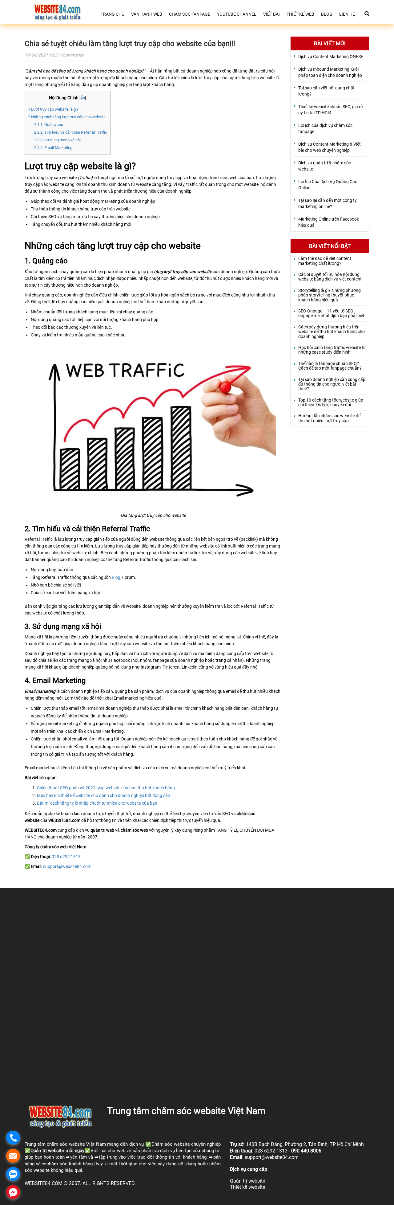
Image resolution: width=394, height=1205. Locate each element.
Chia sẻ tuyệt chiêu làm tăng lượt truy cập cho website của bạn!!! (130, 43)
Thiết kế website (247, 1187)
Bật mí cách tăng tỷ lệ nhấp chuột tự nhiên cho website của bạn (97, 803)
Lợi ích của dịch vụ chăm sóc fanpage (325, 128)
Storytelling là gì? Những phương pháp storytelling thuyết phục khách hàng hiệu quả (329, 295)
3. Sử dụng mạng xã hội (57, 140)
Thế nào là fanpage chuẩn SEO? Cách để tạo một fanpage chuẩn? (330, 366)
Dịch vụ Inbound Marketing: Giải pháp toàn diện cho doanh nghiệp (330, 72)
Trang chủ (112, 14)
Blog (326, 14)
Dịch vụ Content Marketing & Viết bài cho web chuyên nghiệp (329, 147)
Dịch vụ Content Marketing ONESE (330, 56)
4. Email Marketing (53, 147)
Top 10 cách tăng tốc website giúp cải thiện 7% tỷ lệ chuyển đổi (330, 402)
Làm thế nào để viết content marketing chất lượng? (324, 260)
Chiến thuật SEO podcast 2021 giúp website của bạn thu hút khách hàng (106, 787)
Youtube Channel (236, 14)
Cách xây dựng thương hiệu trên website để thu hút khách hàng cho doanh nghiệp (331, 332)
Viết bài (271, 14)
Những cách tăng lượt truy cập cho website (67, 117)
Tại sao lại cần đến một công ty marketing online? (327, 203)
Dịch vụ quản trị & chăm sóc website (324, 165)
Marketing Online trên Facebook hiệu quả (328, 222)
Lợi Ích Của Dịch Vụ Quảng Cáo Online (327, 184)
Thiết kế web (300, 14)
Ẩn (82, 98)
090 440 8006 (306, 1151)
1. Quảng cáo (48, 124)
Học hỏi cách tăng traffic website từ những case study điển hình (332, 350)
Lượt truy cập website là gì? (53, 109)
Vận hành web (146, 14)
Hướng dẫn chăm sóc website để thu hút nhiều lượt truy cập (329, 418)
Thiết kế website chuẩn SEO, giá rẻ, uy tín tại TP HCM (331, 109)
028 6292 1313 (66, 856)
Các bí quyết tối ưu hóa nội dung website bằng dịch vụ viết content (330, 276)
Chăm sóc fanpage (189, 14)
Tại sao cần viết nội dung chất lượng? (326, 90)
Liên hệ (347, 14)
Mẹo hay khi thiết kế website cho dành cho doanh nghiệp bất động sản (103, 795)
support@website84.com (67, 866)
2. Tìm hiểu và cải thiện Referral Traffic (70, 132)
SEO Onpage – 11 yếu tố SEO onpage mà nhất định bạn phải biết (331, 313)
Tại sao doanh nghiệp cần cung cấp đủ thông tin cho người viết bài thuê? (331, 384)
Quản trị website (47, 1150)
